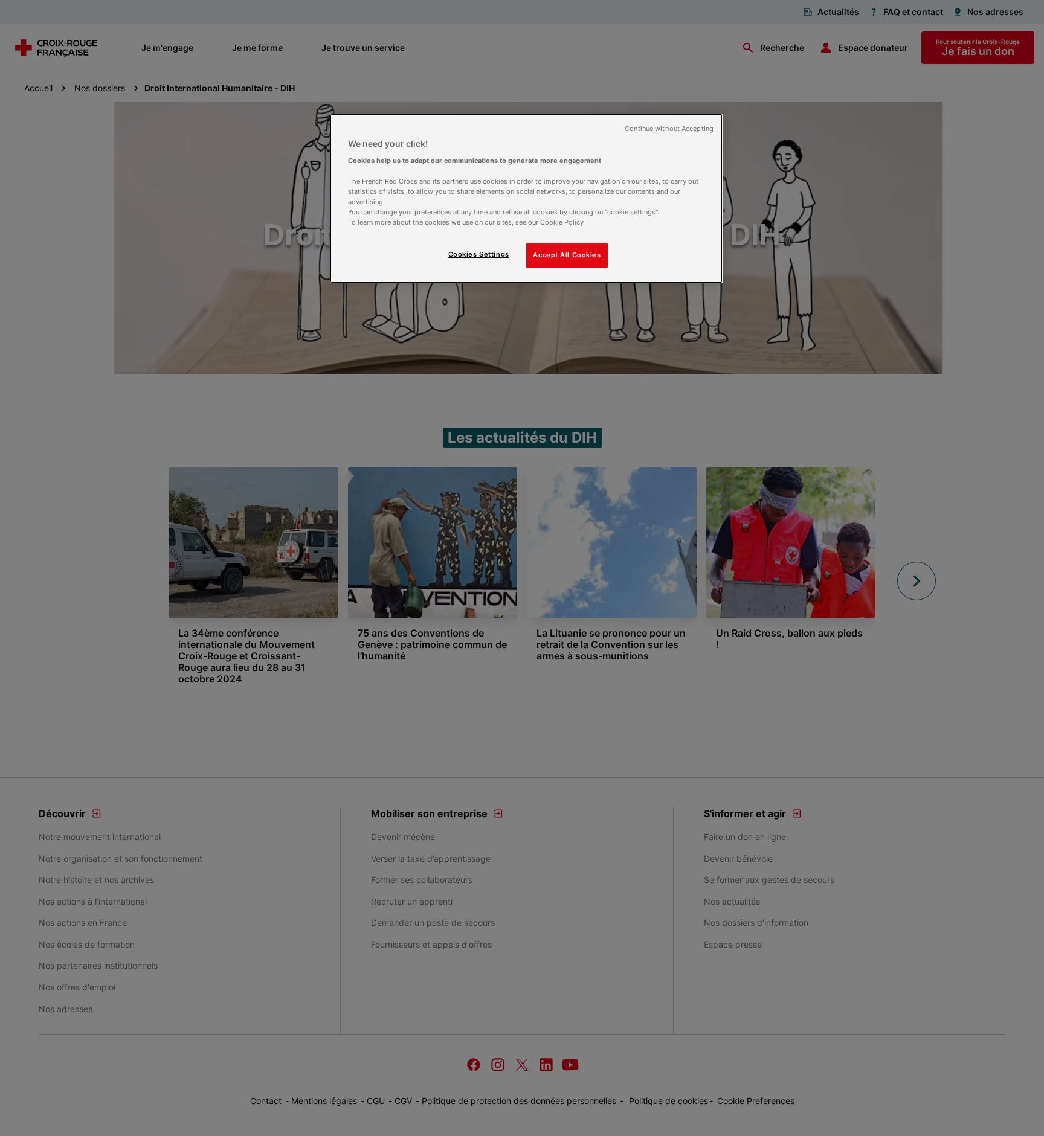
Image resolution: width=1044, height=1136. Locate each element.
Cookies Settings (478, 254)
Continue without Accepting (669, 129)
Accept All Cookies (567, 255)
